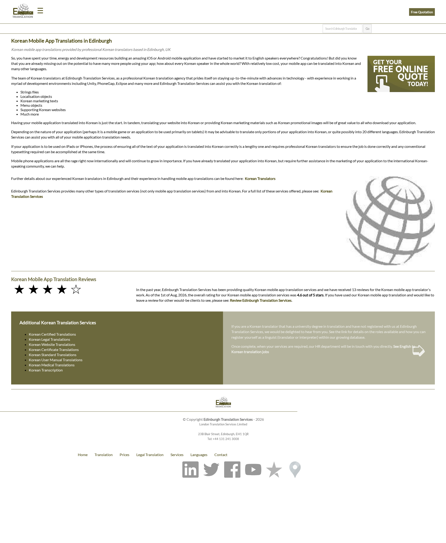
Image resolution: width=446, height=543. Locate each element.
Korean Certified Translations (52, 334)
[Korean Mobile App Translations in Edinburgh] (223, 402)
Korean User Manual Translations (55, 360)
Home (83, 454)
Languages (198, 454)
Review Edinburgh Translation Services (261, 300)
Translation (104, 454)
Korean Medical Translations (52, 365)
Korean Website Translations (52, 344)
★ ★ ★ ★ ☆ (47, 289)
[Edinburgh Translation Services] (22, 11)
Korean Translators (260, 178)
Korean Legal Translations (49, 339)
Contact (220, 454)
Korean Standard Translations (52, 354)
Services (177, 454)
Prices (124, 454)
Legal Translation (150, 454)
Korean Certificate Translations (54, 349)
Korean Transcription (46, 370)
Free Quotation (422, 12)
